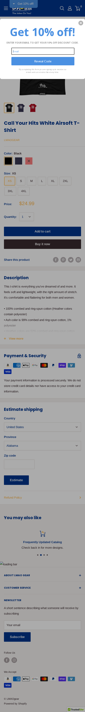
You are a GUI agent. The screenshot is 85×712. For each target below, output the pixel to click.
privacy (42, 93)
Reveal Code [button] (43, 61)
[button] (80, 23)
